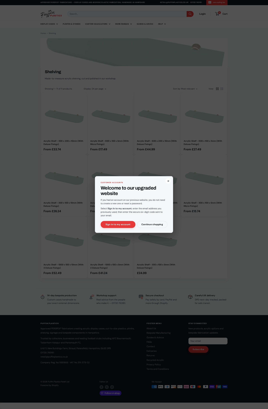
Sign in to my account (118, 224)
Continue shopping (152, 224)
